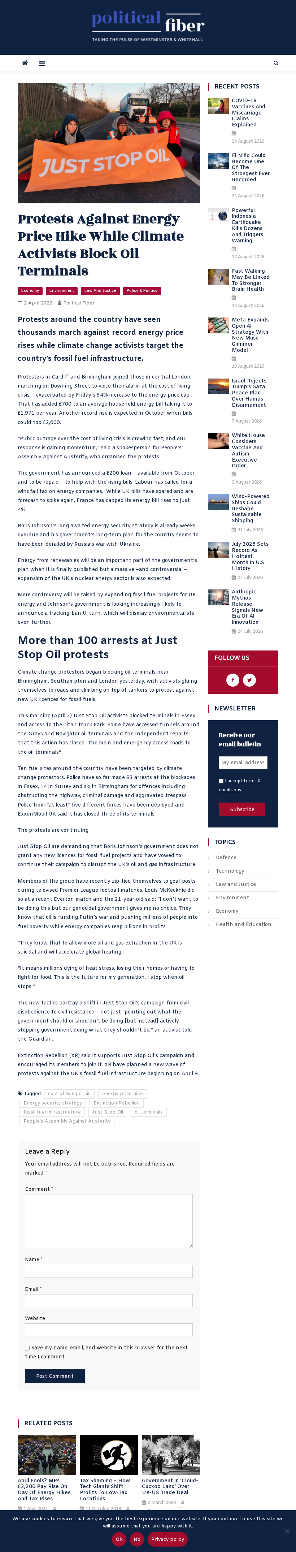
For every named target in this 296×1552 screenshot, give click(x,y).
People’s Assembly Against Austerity (66, 1121)
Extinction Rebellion (43, 1055)
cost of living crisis (69, 1094)
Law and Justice (100, 290)
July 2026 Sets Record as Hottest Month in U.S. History (250, 557)
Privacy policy (167, 1539)
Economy (30, 290)
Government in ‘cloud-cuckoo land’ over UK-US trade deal (170, 1487)
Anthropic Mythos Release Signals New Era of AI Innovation (247, 607)
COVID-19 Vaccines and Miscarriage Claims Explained (248, 113)
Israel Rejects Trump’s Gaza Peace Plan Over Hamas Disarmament (249, 394)
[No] (287, 1531)
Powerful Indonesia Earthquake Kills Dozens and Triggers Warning (247, 226)
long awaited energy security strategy (105, 526)
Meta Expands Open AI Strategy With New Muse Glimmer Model (250, 335)
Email (33, 1289)
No (137, 1539)
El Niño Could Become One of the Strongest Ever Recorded (251, 168)
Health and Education (243, 924)
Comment (39, 1189)
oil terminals (149, 1112)
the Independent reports (156, 734)
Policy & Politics (142, 290)
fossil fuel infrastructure (52, 1112)
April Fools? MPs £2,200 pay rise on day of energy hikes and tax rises (44, 1490)
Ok (119, 1539)
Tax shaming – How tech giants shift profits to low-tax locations (105, 1490)
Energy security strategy (52, 1103)
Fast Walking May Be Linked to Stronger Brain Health (251, 281)
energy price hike (122, 1094)
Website (35, 1318)
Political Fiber (79, 303)
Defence (226, 858)
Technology (230, 871)
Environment (61, 290)
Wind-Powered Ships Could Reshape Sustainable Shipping (251, 509)
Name (34, 1260)
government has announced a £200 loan (80, 473)
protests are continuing (58, 830)
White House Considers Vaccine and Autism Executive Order (248, 451)
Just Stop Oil (89, 716)
